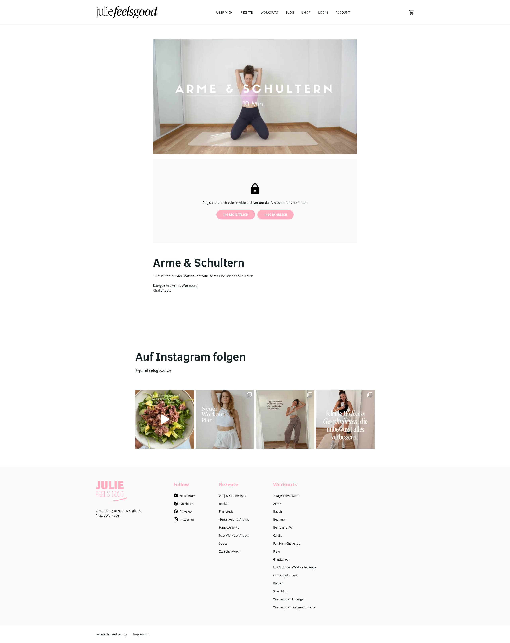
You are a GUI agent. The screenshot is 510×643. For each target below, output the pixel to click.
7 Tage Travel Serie (286, 496)
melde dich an (247, 202)
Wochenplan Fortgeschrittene (294, 607)
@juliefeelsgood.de (153, 370)
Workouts (269, 12)
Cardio (277, 535)
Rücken (278, 583)
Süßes (223, 543)
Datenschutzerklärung (111, 634)
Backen (224, 504)
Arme (176, 285)
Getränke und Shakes (234, 519)
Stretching (280, 591)
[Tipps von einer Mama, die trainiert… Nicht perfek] (285, 419)
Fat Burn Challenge (286, 543)
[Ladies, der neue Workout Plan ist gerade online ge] (225, 419)
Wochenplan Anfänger (289, 599)
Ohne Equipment (285, 575)
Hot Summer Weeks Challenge (294, 567)
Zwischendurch (230, 551)
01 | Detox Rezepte (232, 496)
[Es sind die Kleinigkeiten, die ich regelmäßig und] (345, 419)
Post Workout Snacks (234, 535)
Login (323, 12)
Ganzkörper (281, 559)
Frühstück (226, 511)
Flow (276, 551)
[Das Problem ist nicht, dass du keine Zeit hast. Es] (164, 419)
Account (343, 12)
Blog (290, 12)
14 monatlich (236, 214)
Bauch (277, 511)
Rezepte (246, 12)
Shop (306, 12)
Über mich (224, 12)
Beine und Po (282, 527)
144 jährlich (275, 214)
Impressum (141, 634)
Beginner (279, 519)
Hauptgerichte (229, 527)
